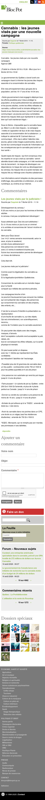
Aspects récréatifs (9, 677)
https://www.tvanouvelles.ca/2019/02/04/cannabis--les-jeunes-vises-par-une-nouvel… (21, 51)
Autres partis (7, 721)
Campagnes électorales (11, 724)
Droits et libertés (9, 729)
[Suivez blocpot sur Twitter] (32, 3)
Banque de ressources (11, 773)
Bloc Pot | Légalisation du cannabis (11, 7)
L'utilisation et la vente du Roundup (17, 598)
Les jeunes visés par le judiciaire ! (21, 199)
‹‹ (15, 580)
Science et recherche (10, 683)
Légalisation (7, 740)
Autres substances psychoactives (15, 685)
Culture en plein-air (11, 701)
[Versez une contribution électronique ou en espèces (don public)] (4, 512)
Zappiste (13, 41)
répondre (6, 431)
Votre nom (7, 451)
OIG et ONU (6, 745)
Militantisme (7, 742)
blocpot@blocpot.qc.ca (10, 780)
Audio (4, 763)
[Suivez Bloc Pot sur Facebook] (36, 3)
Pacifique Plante (8, 750)
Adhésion (5, 786)
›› (30, 580)
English (23, 2)
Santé (4, 709)
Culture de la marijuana (11, 698)
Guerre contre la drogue (12, 737)
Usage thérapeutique (11, 712)
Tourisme (7, 693)
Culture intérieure (10, 704)
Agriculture (6, 672)
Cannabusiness (8, 688)
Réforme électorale (9, 753)
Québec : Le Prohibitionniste (14, 594)
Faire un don (15, 512)
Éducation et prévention (12, 756)
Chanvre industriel (9, 696)
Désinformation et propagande (14, 734)
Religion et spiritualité (11, 680)
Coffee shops (8, 690)
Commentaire (9, 470)
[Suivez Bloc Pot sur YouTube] (39, 3)
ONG (4, 748)
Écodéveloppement (10, 706)
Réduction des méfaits (12, 714)
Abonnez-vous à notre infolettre (16, 532)
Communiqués (8, 765)
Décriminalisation (9, 732)
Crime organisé (8, 727)
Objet (4, 461)
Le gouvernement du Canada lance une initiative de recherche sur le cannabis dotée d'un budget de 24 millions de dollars (21, 571)
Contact (21, 794)
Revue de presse (9, 771)
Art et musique (8, 675)
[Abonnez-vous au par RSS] (43, 3)
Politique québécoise (16, 43)
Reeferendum (7, 768)
